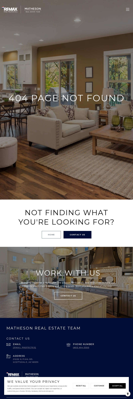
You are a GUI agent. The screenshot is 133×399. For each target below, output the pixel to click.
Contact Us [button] (77, 235)
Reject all (81, 386)
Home (51, 235)
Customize (99, 386)
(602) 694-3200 (81, 347)
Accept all (117, 386)
